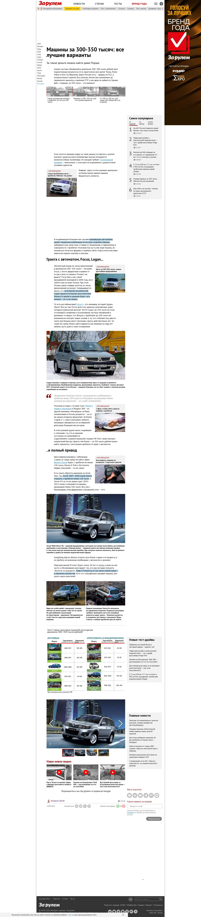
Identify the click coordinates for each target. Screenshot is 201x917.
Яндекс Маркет (145, 905)
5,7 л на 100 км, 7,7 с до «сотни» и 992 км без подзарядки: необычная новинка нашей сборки (146, 168)
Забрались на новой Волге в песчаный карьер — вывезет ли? (142, 645)
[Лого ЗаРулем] (50, 3)
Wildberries (132, 905)
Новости (79, 3)
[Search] (160, 899)
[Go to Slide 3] (92, 753)
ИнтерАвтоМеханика (52, 8)
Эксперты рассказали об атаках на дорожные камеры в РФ (143, 756)
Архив (160, 913)
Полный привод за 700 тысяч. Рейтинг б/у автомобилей (145, 180)
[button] (123, 915)
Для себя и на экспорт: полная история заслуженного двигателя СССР (145, 190)
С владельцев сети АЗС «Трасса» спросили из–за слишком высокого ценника (143, 763)
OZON (122, 905)
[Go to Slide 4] (103, 753)
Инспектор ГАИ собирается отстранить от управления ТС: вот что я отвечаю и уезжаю (145, 154)
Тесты (118, 3)
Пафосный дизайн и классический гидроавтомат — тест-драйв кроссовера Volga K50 (145, 141)
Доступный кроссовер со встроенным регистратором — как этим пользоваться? (144, 668)
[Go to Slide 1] (68, 753)
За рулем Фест (45, 899)
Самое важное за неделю (139, 801)
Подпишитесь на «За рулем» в (86, 791)
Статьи (99, 3)
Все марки (40, 84)
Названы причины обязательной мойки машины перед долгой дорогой (142, 731)
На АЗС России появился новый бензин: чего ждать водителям (145, 129)
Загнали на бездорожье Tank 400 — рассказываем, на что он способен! (143, 660)
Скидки (130, 8)
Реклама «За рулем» (154, 910)
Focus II (79, 304)
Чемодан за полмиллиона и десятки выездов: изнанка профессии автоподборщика (143, 722)
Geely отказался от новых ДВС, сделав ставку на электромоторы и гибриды (143, 748)
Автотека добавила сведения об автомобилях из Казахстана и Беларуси (142, 739)
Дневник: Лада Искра (158, 8)
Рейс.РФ (152, 913)
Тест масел (141, 8)
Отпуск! (121, 8)
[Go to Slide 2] (80, 753)
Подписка (158, 905)
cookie (69, 915)
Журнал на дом (72, 8)
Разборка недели (90, 8)
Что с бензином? (108, 8)
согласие (130, 812)
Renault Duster (60, 462)
